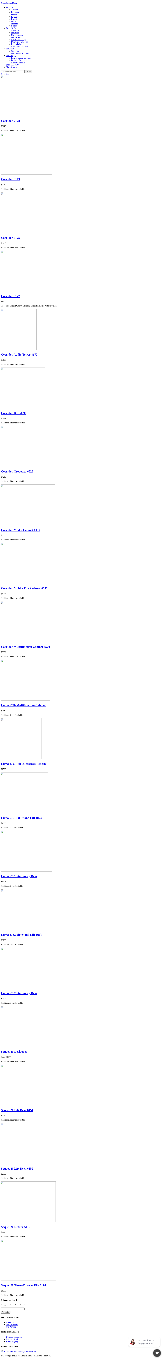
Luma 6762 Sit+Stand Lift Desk (21, 934)
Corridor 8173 (10, 179)
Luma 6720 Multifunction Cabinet (23, 705)
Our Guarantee (12, 1324)
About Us (10, 1322)
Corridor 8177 (10, 296)
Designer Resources (14, 1337)
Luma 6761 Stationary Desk (19, 876)
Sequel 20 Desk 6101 (14, 1051)
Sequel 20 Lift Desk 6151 (17, 1110)
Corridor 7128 (10, 120)
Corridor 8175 (10, 237)
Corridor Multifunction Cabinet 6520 (25, 646)
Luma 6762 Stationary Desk (19, 993)
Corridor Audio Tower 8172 (19, 354)
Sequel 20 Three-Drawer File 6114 (23, 1285)
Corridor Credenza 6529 (17, 471)
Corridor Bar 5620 (13, 413)
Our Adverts (11, 1327)
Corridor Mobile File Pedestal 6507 (24, 588)
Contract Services (13, 1339)
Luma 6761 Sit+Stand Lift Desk (21, 818)
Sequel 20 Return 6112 (15, 1227)
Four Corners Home (9, 3)
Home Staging (12, 1341)
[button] (11, 67)
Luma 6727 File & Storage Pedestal (24, 763)
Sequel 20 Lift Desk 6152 (17, 1168)
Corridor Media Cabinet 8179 (20, 530)
